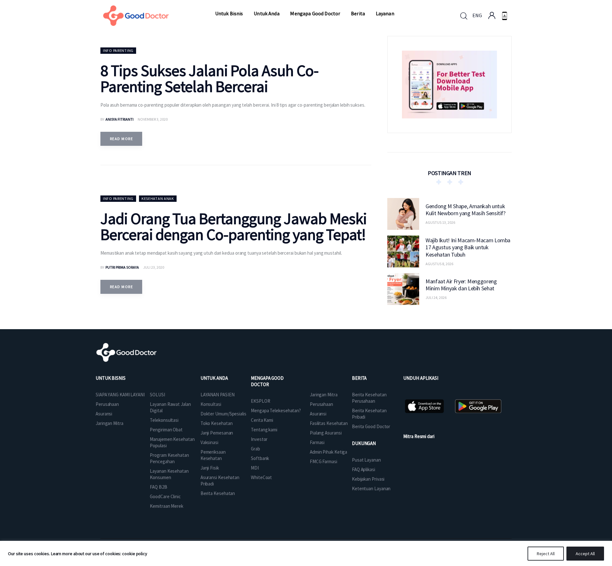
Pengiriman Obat (166, 430)
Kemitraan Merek (166, 506)
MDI (255, 468)
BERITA (359, 378)
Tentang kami (264, 430)
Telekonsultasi (164, 420)
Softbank (260, 458)
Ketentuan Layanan (371, 488)
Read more (121, 138)
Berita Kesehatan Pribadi (369, 413)
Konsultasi (210, 404)
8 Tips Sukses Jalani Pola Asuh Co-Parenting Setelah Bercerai (209, 78)
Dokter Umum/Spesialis (223, 414)
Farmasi (317, 442)
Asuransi (104, 414)
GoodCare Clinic (165, 496)
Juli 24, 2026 (436, 297)
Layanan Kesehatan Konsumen (169, 474)
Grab (255, 449)
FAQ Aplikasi (363, 469)
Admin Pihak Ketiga (328, 452)
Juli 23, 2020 (153, 267)
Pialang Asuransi (325, 433)
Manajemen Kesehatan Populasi (172, 442)
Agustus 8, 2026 (439, 263)
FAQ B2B (158, 487)
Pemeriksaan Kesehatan (213, 455)
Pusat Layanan (366, 460)
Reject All (546, 553)
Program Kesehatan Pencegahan (169, 458)
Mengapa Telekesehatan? (276, 410)
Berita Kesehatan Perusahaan (369, 398)
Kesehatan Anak (158, 198)
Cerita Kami (262, 420)
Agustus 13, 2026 (440, 222)
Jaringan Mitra (109, 423)
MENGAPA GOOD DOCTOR (267, 381)
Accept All (585, 553)
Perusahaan (107, 404)
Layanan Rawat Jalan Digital (170, 407)
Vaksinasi (209, 442)
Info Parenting (118, 50)
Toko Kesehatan (216, 423)
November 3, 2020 (153, 119)
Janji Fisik (209, 468)
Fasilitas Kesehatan (329, 423)
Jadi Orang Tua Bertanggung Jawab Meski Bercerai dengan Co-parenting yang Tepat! (233, 226)
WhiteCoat (261, 477)
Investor (259, 439)
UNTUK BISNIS (111, 378)
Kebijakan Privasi (368, 479)
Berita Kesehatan (217, 493)
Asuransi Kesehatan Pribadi (219, 480)
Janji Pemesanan (216, 433)
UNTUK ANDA (214, 378)
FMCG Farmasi (323, 461)
